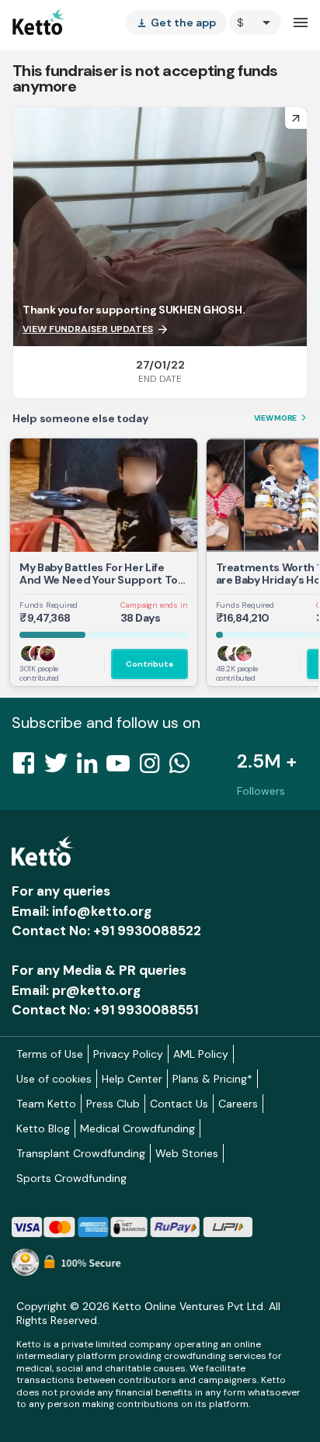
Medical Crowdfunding (137, 1128)
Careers (238, 1104)
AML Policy (200, 1054)
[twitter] (60, 767)
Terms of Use (49, 1054)
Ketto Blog (43, 1128)
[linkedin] (91, 767)
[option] (255, 22)
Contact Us (179, 1104)
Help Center (132, 1079)
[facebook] (28, 767)
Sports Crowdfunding (71, 1178)
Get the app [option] (176, 22)
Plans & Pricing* (212, 1079)
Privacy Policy (128, 1054)
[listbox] (176, 22)
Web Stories (186, 1153)
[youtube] (122, 767)
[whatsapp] (184, 767)
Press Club (113, 1104)
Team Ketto (46, 1104)
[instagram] (154, 767)
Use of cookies (54, 1079)
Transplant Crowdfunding (80, 1153)
